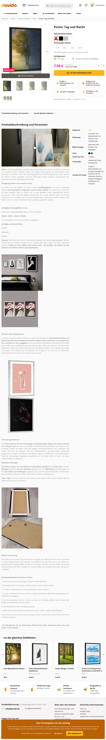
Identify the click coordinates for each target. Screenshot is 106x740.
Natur (35, 19)
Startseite (5, 19)
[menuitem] (11, 13)
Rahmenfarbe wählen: (63, 34)
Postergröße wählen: (63, 43)
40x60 (72, 48)
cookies (17, 729)
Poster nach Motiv (24, 19)
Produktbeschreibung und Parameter (15, 113)
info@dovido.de (12, 709)
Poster (13, 19)
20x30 (57, 48)
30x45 (65, 48)
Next (47, 52)
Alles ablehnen (58, 733)
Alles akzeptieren (74, 733)
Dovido (83, 99)
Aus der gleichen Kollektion (43, 113)
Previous (3, 655)
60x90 (80, 48)
